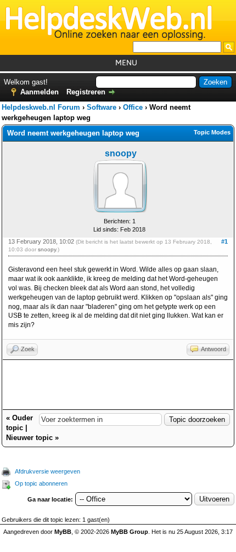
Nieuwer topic (29, 437)
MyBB (62, 531)
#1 (224, 241)
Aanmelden (39, 92)
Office (133, 107)
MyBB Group (129, 531)
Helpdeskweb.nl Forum (41, 107)
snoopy (121, 153)
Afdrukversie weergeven (47, 471)
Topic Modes (212, 132)
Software (101, 107)
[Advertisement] (118, 384)
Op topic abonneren (41, 483)
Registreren (85, 92)
